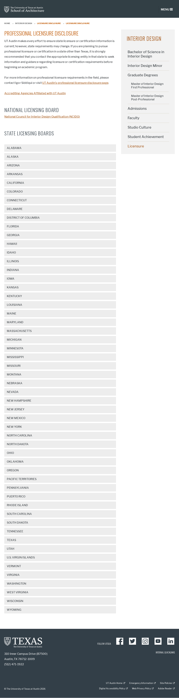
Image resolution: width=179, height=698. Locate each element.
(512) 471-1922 (14, 664)
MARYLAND (15, 322)
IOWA (10, 278)
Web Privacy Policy (141, 688)
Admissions (137, 108)
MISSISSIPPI (15, 357)
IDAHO (11, 252)
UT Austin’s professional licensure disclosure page (75, 83)
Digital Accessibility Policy (112, 688)
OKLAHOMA (15, 461)
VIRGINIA (13, 575)
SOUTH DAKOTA (17, 522)
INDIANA (13, 270)
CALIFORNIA (15, 183)
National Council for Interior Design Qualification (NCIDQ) (42, 116)
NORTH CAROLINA (19, 435)
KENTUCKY (14, 296)
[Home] (24, 9)
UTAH (10, 548)
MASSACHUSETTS (19, 331)
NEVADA (13, 392)
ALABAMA (14, 148)
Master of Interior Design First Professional (147, 85)
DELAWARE (15, 209)
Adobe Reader (165, 688)
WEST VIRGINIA (17, 592)
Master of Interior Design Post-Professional (147, 97)
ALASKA (13, 156)
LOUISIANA (14, 304)
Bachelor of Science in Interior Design (146, 54)
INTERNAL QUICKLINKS (165, 652)
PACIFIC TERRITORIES (22, 479)
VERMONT (14, 566)
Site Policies (166, 683)
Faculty (133, 118)
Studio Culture (139, 127)
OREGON (13, 470)
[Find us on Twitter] (132, 641)
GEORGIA (13, 235)
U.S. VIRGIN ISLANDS (21, 557)
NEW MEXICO (16, 418)
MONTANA (14, 374)
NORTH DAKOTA (17, 444)
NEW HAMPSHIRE (19, 400)
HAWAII (12, 244)
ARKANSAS (15, 174)
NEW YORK (14, 426)
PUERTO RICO (16, 496)
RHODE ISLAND (17, 505)
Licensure (136, 146)
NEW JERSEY (15, 409)
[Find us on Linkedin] (170, 641)
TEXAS (11, 540)
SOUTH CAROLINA (19, 514)
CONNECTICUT (17, 200)
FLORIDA (13, 226)
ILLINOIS (13, 261)
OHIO (10, 453)
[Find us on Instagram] (145, 641)
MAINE (11, 313)
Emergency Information (141, 683)
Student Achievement (146, 137)
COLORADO (15, 191)
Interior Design (23, 23)
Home (7, 23)
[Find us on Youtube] (158, 641)
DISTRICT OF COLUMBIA (23, 217)
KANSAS (13, 287)
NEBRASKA (14, 383)
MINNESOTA (15, 348)
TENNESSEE (15, 531)
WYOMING (14, 609)
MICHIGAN (14, 339)
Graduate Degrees (143, 75)
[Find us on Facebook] (119, 641)
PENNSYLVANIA (18, 487)
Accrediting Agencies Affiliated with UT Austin (35, 93)
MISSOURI (14, 365)
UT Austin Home (114, 683)
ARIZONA (13, 165)
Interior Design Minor (145, 66)
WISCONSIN (15, 601)
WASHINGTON (16, 583)
